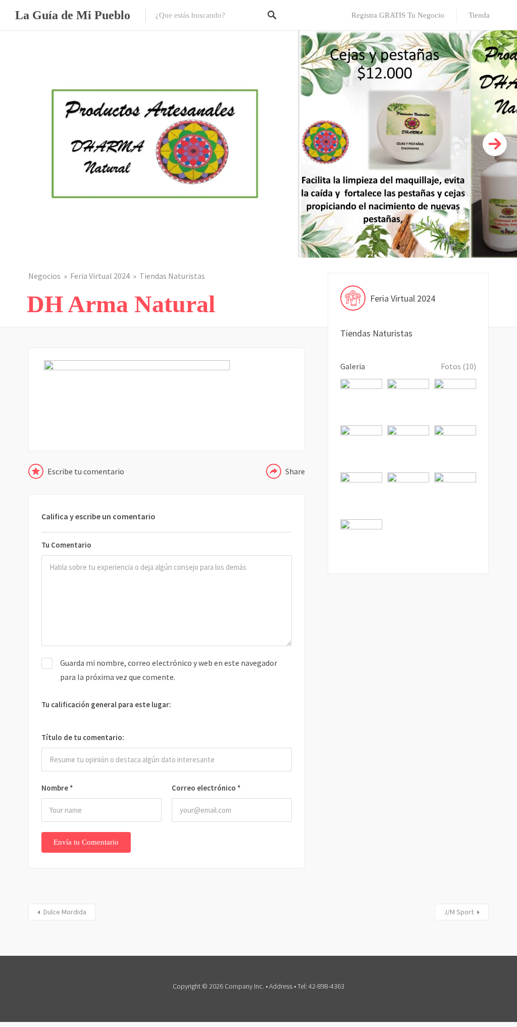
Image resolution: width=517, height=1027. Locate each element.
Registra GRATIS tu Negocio (397, 15)
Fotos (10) (458, 366)
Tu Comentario (66, 545)
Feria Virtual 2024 (100, 276)
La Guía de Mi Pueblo (72, 15)
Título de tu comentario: (82, 737)
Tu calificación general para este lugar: (106, 704)
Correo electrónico (206, 788)
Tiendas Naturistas (172, 276)
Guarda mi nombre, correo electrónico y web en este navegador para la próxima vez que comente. (168, 669)
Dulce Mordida (64, 911)
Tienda (479, 15)
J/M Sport (459, 911)
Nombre (57, 788)
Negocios (44, 276)
